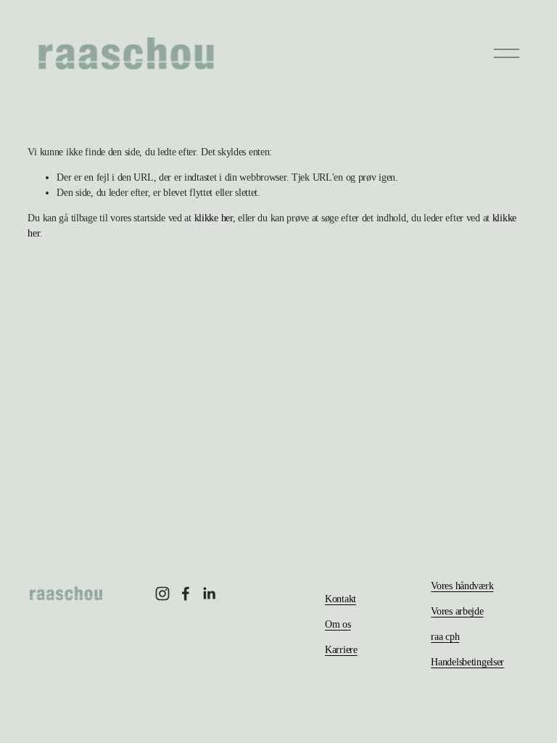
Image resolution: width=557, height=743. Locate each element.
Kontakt (340, 598)
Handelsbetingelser (467, 662)
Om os (338, 624)
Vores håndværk (462, 585)
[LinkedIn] (209, 593)
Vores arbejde (457, 611)
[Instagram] (162, 593)
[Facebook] (185, 593)
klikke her (213, 217)
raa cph (445, 636)
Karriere (341, 649)
